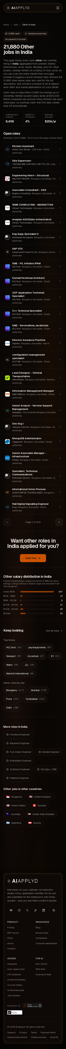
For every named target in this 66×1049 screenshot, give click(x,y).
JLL (29, 664)
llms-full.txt (41, 964)
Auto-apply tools (16, 969)
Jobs (15, 25)
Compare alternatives (46, 943)
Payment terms (48, 1032)
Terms (34, 1032)
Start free (31, 558)
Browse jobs (42, 933)
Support (11, 1032)
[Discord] (11, 910)
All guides (12, 964)
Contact (11, 948)
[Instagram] (19, 910)
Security (54, 1037)
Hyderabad (35, 699)
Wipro (12, 664)
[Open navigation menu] (57, 8)
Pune (12, 699)
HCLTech (13, 647)
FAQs (10, 938)
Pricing (10, 927)
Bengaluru (15, 690)
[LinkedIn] (43, 910)
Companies (41, 938)
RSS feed (40, 969)
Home (6, 25)
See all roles (52, 630)
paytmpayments (39, 647)
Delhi (12, 707)
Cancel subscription (17, 1037)
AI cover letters (14, 985)
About (10, 943)
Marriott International (20, 673)
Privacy (23, 1032)
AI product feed (43, 974)
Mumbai (38, 690)
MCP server (13, 933)
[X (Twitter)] (27, 910)
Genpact (13, 656)
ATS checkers (14, 974)
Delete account (38, 1037)
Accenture (36, 656)
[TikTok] (35, 910)
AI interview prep (15, 990)
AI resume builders (16, 979)
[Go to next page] (59, 522)
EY (55, 656)
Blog (38, 927)
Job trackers (13, 995)
